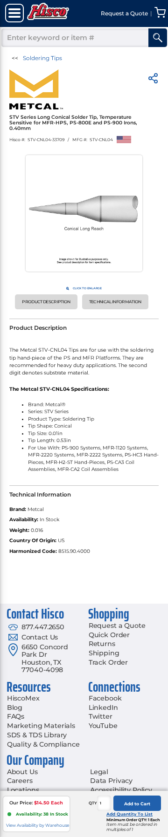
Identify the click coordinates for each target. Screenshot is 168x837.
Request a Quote (117, 625)
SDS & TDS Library (37, 735)
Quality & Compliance (43, 744)
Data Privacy (111, 780)
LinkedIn (103, 707)
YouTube (103, 725)
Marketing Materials (41, 725)
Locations (23, 790)
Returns (102, 643)
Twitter (100, 716)
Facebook (105, 698)
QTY (93, 803)
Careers (20, 780)
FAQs (15, 716)
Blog (14, 707)
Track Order (108, 662)
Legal (99, 772)
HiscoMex (23, 698)
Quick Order (109, 635)
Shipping (104, 653)
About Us (22, 772)
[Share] (153, 80)
